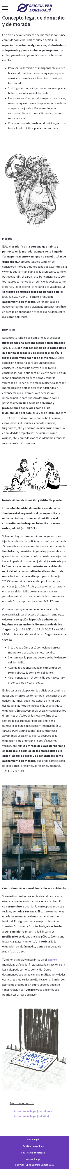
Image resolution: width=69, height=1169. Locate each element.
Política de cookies (33, 1146)
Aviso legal (33, 1139)
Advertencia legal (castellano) (33, 1111)
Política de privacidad (33, 1152)
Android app (33, 1159)
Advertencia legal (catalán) (31, 1116)
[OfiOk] (34, 8)
